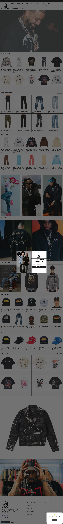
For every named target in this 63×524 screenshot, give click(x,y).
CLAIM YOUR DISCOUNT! (39, 266)
